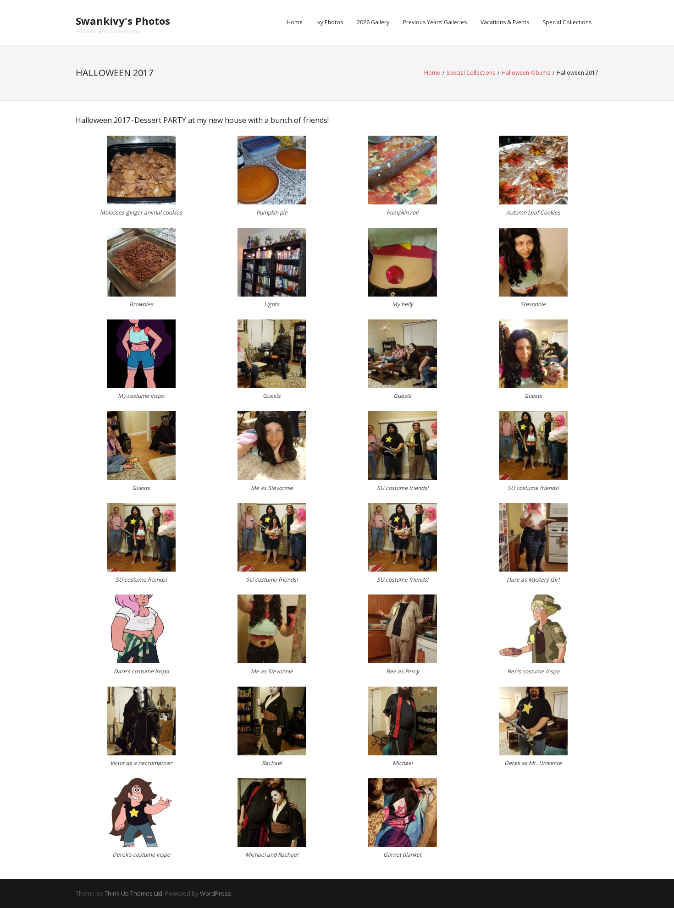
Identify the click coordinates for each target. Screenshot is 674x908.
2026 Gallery (373, 22)
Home (295, 22)
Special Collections (567, 22)
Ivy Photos (329, 22)
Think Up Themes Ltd (133, 893)
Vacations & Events (505, 22)
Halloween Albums (526, 73)
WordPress (215, 893)
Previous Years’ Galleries (435, 22)
